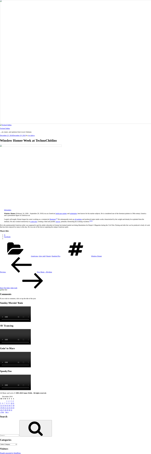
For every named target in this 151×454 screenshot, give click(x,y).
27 (3, 410)
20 (3, 408)
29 (7, 410)
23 (9, 408)
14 (5, 405)
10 (11, 403)
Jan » (7, 412)
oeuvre (58, 222)
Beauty (48, 256)
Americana (34, 256)
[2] (90, 221)
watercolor (33, 222)
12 (1, 405)
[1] (57, 219)
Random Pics (56, 256)
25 (13, 408)
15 (7, 405)
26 (1, 410)
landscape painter (61, 213)
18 (13, 405)
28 (5, 410)
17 (11, 405)
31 (11, 410)
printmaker (73, 213)
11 (13, 403)
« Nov (2, 412)
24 (11, 408)
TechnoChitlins (5, 128)
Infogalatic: (7, 210)
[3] (92, 221)
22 (7, 408)
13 (3, 405)
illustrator (53, 219)
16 (9, 405)
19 (1, 408)
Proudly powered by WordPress (10, 453)
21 (5, 408)
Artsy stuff (42, 256)
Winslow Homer (96, 256)
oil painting (78, 219)
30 (9, 410)
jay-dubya (31, 135)
